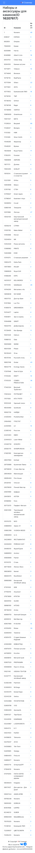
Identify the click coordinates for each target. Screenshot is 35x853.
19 (31, 55)
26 (31, 285)
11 (31, 330)
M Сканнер (26, 2)
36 (31, 380)
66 (31, 123)
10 (31, 69)
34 (31, 628)
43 (31, 362)
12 (31, 526)
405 (31, 32)
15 (31, 426)
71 (31, 151)
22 (31, 82)
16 (31, 92)
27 (31, 212)
